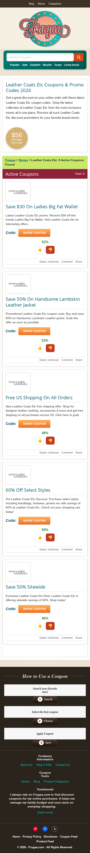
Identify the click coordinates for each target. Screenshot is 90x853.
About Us (26, 764)
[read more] (45, 812)
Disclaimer (51, 836)
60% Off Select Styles (28, 490)
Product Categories (56, 781)
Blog (31, 3)
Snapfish (35, 64)
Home (16, 836)
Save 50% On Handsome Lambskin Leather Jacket (43, 302)
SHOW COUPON (34, 232)
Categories (55, 3)
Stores (41, 3)
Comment (67, 261)
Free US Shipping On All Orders (39, 397)
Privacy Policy (32, 836)
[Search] (79, 57)
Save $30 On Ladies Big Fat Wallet (42, 206)
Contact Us (63, 764)
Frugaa (10, 160)
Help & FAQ (44, 764)
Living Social (71, 64)
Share (78, 261)
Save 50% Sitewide (25, 587)
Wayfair (47, 64)
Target (58, 64)
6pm (25, 64)
